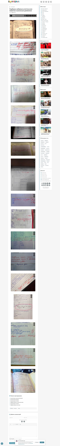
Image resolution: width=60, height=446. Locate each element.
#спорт (45, 162)
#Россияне (42, 143)
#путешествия (48, 159)
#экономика (46, 165)
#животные (47, 148)
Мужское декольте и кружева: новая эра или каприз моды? (45, 85)
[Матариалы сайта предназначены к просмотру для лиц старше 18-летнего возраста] (42, 183)
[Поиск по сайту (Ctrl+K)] (2, 443)
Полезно (43, 36)
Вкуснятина (44, 25)
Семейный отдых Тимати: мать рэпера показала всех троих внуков (45, 134)
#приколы (42, 158)
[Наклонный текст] (12, 424)
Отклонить (37, 442)
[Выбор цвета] (17, 424)
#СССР (45, 143)
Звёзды (43, 15)
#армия (48, 146)
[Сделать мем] (35, 21)
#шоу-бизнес (42, 165)
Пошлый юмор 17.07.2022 (14, 403)
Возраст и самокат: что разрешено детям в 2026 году (45, 116)
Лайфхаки (44, 30)
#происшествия (43, 159)
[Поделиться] (25, 15)
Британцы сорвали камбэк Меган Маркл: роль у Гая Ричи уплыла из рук (45, 98)
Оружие (43, 23)
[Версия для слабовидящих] (46, 2)
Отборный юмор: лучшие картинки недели (45, 125)
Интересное (44, 34)
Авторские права (44, 176)
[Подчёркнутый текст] (13, 424)
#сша (48, 162)
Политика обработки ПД (45, 179)
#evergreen (15, 408)
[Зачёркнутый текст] (14, 424)
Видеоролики (44, 10)
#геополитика (43, 148)
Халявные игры (44, 37)
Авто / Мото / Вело (45, 20)
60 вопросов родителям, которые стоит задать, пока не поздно (45, 107)
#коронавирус (42, 153)
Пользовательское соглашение (46, 178)
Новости (43, 32)
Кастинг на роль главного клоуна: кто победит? (45, 67)
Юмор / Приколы (45, 8)
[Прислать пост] (43, 2)
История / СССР (44, 33)
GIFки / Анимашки (45, 11)
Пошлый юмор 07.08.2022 (14, 399)
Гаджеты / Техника (45, 21)
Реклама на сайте (44, 175)
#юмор (19, 408)
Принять (42, 442)
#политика (46, 156)
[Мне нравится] (32, 15)
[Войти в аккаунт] (48, 2)
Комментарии (44, 172)
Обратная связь (44, 174)
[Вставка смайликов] (16, 424)
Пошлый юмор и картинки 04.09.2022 (16, 398)
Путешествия (44, 29)
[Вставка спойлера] (20, 424)
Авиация (43, 24)
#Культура (42, 140)
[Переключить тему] (51, 2)
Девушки (43, 16)
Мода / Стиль (44, 19)
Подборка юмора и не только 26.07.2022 (16, 402)
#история (48, 151)
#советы (42, 162)
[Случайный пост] (41, 2)
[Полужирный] (10, 424)
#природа (46, 158)
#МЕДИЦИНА (46, 140)
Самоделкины (44, 28)
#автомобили (43, 146)
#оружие (42, 156)
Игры (43, 12)
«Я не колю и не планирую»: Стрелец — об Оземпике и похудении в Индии (45, 50)
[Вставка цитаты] (19, 424)
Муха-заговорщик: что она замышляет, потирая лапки (45, 58)
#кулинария (47, 153)
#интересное (43, 151)
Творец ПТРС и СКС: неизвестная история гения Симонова (45, 76)
